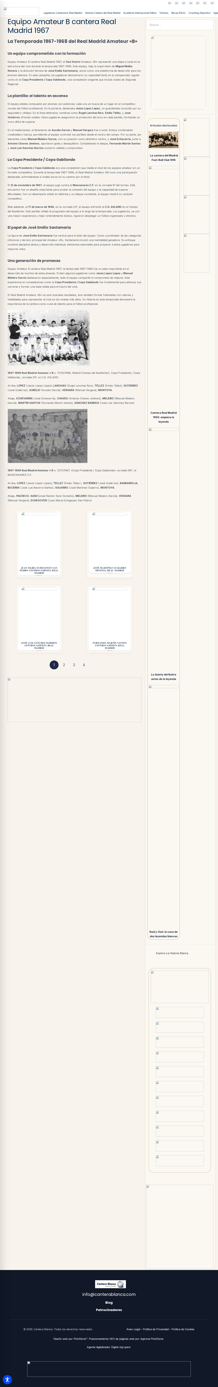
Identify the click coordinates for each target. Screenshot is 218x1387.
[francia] (176, 3)
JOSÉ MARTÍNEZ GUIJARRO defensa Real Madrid (109, 569)
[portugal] (191, 3)
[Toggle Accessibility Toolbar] (7, 1380)
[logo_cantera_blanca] (21, 11)
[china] (205, 3)
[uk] (198, 3)
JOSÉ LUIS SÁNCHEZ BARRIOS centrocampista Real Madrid (39, 645)
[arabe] (212, 3)
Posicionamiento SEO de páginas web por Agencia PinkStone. (127, 1338)
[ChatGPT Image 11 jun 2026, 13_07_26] (178, 72)
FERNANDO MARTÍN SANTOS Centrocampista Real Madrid (110, 645)
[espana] (169, 3)
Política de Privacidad (156, 1329)
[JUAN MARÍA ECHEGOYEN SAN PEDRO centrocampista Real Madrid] (39, 537)
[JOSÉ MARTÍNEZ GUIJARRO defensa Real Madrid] (110, 537)
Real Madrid (73, 61)
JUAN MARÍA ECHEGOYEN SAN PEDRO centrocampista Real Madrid (39, 570)
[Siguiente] (93, 664)
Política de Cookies (183, 1329)
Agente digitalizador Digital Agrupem (109, 1347)
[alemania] (184, 3)
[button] (179, 953)
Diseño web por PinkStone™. (70, 1338)
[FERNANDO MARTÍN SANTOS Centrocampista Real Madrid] (110, 612)
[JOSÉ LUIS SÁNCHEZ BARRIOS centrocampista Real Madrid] (39, 612)
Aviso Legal (133, 1329)
